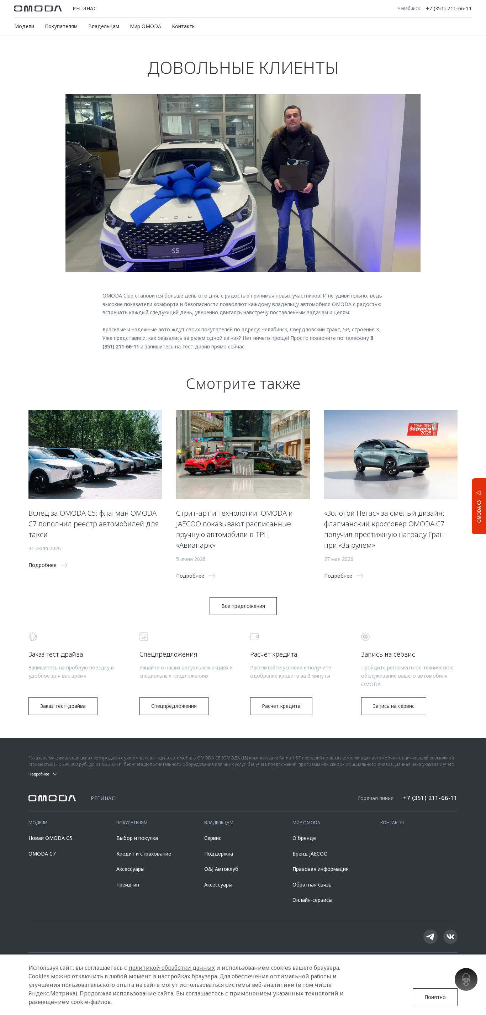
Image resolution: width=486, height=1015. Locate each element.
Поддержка (218, 853)
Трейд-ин (127, 884)
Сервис (212, 838)
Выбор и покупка (137, 838)
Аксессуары (130, 869)
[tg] (430, 937)
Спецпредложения (174, 706)
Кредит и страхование (143, 853)
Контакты (184, 26)
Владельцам (103, 26)
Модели (24, 26)
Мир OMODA (145, 26)
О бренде (304, 838)
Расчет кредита (281, 706)
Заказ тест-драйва (63, 706)
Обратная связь (312, 884)
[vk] (450, 937)
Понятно (435, 997)
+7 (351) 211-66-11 (449, 8)
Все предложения (243, 606)
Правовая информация (320, 869)
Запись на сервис (393, 706)
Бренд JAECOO (310, 853)
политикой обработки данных (171, 968)
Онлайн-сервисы (312, 899)
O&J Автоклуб (221, 869)
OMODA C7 (42, 853)
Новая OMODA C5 (50, 838)
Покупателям (61, 26)
